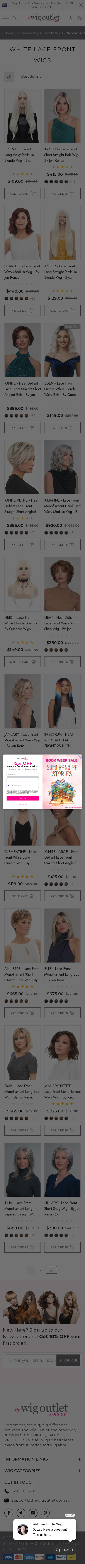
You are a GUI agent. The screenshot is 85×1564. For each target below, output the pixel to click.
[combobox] (10, 785)
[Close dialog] (79, 757)
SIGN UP (22, 798)
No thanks (23, 804)
